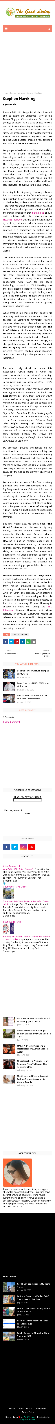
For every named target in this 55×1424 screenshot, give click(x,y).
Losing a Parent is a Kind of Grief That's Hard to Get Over (33, 1298)
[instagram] (23, 847)
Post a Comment (11, 721)
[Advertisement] (27, 64)
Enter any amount (13, 810)
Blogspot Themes (27, 1419)
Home (5, 93)
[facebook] (6, 847)
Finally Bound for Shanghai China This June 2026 (33, 1334)
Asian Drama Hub (11, 866)
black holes (38, 212)
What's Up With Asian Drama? (18, 869)
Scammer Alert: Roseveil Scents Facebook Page (32, 1322)
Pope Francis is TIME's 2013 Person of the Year (33, 685)
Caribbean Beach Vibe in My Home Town (33, 1285)
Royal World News (12, 921)
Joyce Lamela (9, 104)
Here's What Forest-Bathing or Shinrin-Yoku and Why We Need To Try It (34, 1033)
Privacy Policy (28, 1412)
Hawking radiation (12, 219)
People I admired (17, 93)
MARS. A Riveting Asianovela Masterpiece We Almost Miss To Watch (32, 1048)
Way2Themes (29, 1417)
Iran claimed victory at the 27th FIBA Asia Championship (32, 697)
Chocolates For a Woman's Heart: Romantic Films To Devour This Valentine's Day (33, 1063)
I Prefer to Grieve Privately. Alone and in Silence (33, 1310)
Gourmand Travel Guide (15, 886)
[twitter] (14, 847)
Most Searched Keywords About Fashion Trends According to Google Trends (32, 1079)
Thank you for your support (27, 796)
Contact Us (41, 1408)
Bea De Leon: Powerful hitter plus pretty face (33, 672)
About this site (25, 1408)
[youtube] (31, 847)
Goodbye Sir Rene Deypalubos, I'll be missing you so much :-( (33, 1020)
